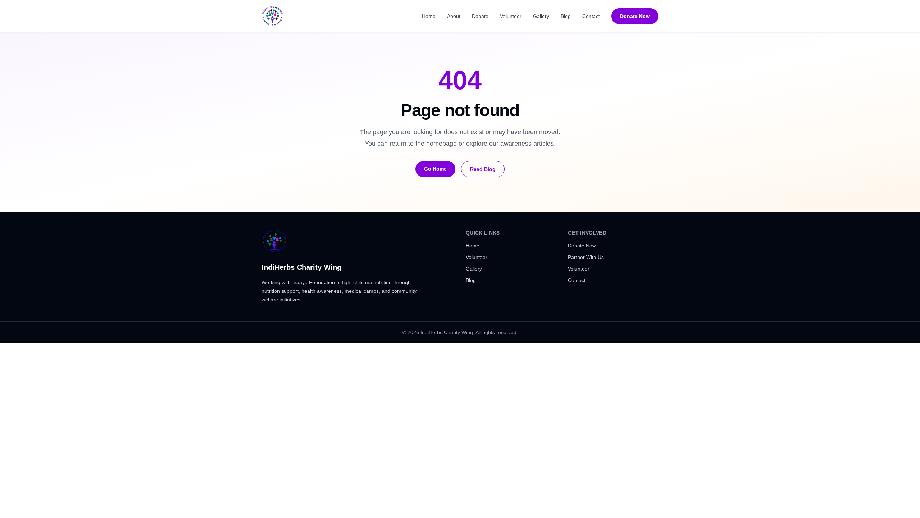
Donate (480, 16)
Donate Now (635, 16)
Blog (566, 16)
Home (429, 16)
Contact (591, 16)
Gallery (541, 16)
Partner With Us (586, 257)
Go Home (435, 169)
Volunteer (510, 16)
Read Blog (483, 169)
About (453, 16)
